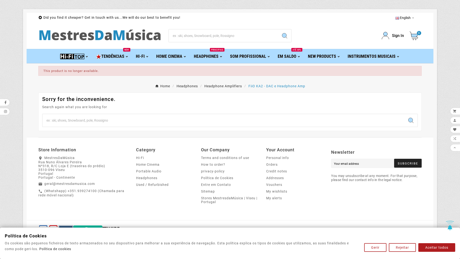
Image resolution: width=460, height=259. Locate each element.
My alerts (274, 198)
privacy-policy (213, 171)
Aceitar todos (436, 247)
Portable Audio (148, 171)
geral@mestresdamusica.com (69, 184)
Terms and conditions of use (225, 158)
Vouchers (274, 185)
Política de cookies (55, 249)
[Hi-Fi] (74, 56)
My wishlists (276, 191)
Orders (272, 164)
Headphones (146, 178)
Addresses (275, 178)
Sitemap (208, 191)
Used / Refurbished (152, 185)
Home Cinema (148, 164)
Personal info (277, 158)
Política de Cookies (217, 178)
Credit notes (276, 171)
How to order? (213, 164)
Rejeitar (402, 247)
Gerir (375, 247)
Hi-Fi (140, 158)
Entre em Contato (216, 185)
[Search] (284, 35)
